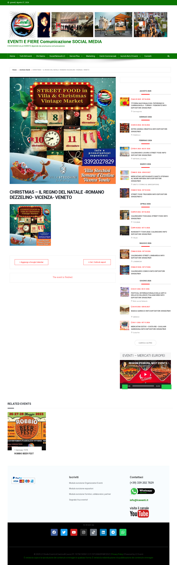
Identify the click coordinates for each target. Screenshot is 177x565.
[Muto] (164, 387)
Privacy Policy (117, 554)
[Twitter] (64, 532)
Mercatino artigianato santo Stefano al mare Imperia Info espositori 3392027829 (150, 178)
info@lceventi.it (139, 500)
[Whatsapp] (122, 532)
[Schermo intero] (168, 387)
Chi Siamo (40, 56)
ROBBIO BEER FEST (24, 453)
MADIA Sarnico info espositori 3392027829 (151, 311)
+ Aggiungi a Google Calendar (31, 262)
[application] (145, 374)
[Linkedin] (103, 532)
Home (14, 70)
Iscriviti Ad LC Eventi (129, 56)
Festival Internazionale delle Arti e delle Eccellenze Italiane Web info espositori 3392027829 (148, 295)
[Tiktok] (93, 532)
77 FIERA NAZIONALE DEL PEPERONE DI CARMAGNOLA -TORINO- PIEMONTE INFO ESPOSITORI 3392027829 (148, 105)
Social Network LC (57, 56)
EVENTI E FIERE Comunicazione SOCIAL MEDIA (55, 41)
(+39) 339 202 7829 (142, 482)
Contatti (147, 56)
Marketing (90, 56)
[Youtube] (73, 532)
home (12, 56)
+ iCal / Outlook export (97, 262)
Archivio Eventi (25, 70)
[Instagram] (83, 532)
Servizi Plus (75, 56)
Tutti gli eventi (25, 56)
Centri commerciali (107, 56)
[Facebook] (54, 532)
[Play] (125, 387)
